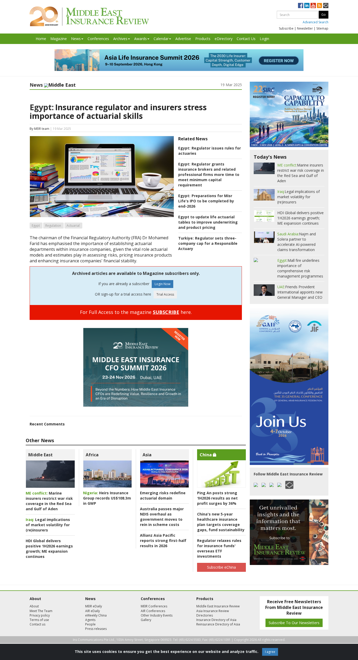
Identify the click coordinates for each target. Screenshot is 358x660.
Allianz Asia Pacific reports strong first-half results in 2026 (163, 540)
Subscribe (286, 28)
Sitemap (322, 28)
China (206, 455)
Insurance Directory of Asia (216, 620)
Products (202, 38)
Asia (147, 455)
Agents (90, 620)
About (34, 606)
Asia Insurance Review (212, 611)
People (90, 624)
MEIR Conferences (154, 606)
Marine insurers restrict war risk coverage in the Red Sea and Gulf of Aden (49, 501)
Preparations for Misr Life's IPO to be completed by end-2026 (206, 201)
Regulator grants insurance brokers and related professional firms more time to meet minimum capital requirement (208, 174)
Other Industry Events (156, 615)
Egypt (36, 225)
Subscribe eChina (221, 567)
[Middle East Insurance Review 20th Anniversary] (89, 16)
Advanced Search (315, 22)
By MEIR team (39, 128)
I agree (270, 652)
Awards (140, 38)
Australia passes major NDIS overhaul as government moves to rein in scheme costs (162, 516)
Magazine (58, 38)
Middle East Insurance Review (218, 606)
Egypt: (42, 107)
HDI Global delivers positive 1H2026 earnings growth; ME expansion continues (49, 548)
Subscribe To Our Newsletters (294, 622)
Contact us (37, 624)
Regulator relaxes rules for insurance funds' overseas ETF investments (219, 548)
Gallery (146, 620)
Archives (120, 38)
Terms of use (39, 620)
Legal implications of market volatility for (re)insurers (48, 525)
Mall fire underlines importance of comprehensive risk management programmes (300, 268)
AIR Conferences (153, 611)
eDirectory (223, 38)
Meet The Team (41, 611)
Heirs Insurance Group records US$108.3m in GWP (107, 498)
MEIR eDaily (93, 606)
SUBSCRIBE (166, 312)
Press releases (96, 628)
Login (264, 38)
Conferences (98, 38)
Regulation (53, 225)
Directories (204, 615)
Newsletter (305, 28)
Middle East (40, 455)
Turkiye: (186, 238)
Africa (92, 455)
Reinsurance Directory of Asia (218, 624)
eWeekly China (96, 615)
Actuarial (73, 225)
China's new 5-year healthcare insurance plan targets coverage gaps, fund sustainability (221, 522)
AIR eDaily (92, 611)
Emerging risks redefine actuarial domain (163, 495)
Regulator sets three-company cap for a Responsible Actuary (207, 243)
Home (41, 38)
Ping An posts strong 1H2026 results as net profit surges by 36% (217, 498)
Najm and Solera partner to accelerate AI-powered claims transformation (296, 241)
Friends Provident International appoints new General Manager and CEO (300, 292)
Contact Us (246, 38)
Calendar (161, 38)
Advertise (183, 38)
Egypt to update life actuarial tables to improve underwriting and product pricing (208, 222)
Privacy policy (40, 615)
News (76, 38)
